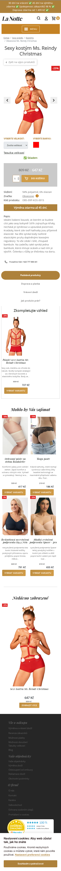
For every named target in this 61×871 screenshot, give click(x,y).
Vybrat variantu (16, 390)
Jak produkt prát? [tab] (30, 300)
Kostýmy (30, 37)
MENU (33, 29)
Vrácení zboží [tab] (30, 292)
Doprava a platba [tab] (30, 283)
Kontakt (12, 795)
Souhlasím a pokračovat (31, 863)
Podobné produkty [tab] (30, 275)
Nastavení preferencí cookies (32, 854)
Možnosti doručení (17, 741)
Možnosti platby (16, 737)
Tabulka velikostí (14, 153)
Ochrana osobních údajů (20, 809)
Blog (10, 749)
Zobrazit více (29, 705)
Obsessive (28, 196)
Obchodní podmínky (18, 778)
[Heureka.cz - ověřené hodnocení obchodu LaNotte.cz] (30, 827)
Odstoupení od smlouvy (20, 769)
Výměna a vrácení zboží (20, 728)
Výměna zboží (15, 765)
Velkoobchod (15, 804)
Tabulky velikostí (16, 745)
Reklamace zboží (16, 773)
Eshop (6, 37)
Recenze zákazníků (17, 733)
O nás (11, 790)
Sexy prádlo (17, 37)
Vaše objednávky (17, 761)
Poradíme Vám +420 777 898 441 (23, 262)
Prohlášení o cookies (18, 814)
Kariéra (12, 800)
